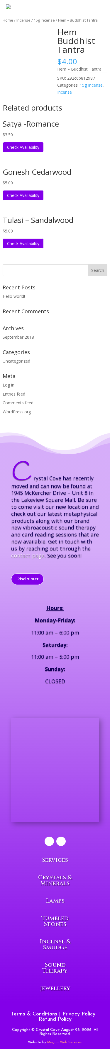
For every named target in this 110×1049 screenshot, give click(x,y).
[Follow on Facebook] (49, 841)
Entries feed (14, 394)
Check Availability (23, 147)
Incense (64, 92)
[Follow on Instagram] (61, 841)
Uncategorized (16, 361)
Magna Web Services (64, 1042)
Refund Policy (55, 1019)
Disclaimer (27, 579)
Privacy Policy (78, 1014)
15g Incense (91, 85)
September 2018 (18, 337)
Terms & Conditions (34, 1014)
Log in (8, 385)
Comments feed (18, 402)
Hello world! (14, 296)
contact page (28, 555)
